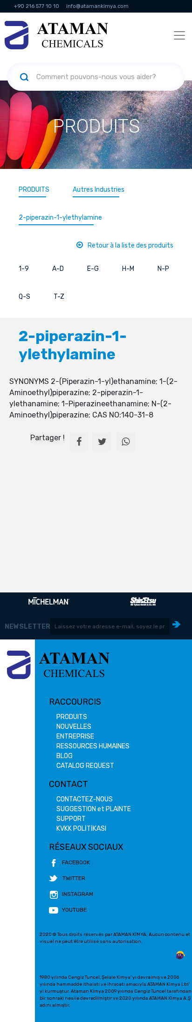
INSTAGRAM (77, 894)
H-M (128, 269)
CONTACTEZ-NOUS (84, 799)
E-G (93, 269)
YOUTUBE (74, 910)
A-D (58, 269)
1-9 (24, 269)
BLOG (64, 756)
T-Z (59, 297)
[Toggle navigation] (179, 35)
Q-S (24, 297)
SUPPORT (71, 819)
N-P (163, 269)
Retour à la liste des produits (130, 245)
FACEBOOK (76, 862)
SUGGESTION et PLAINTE (93, 809)
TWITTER (73, 878)
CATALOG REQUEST (85, 766)
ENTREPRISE (75, 736)
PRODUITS (34, 190)
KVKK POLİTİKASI (81, 829)
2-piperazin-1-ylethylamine (60, 218)
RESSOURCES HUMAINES (93, 746)
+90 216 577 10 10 (36, 6)
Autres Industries (98, 190)
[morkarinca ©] (180, 955)
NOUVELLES (73, 727)
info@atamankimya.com (97, 6)
